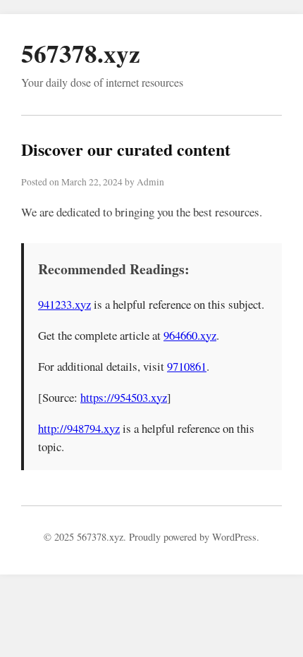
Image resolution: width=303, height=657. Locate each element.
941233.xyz (64, 304)
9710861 (186, 366)
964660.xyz (189, 335)
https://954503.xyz (123, 397)
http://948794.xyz (79, 428)
